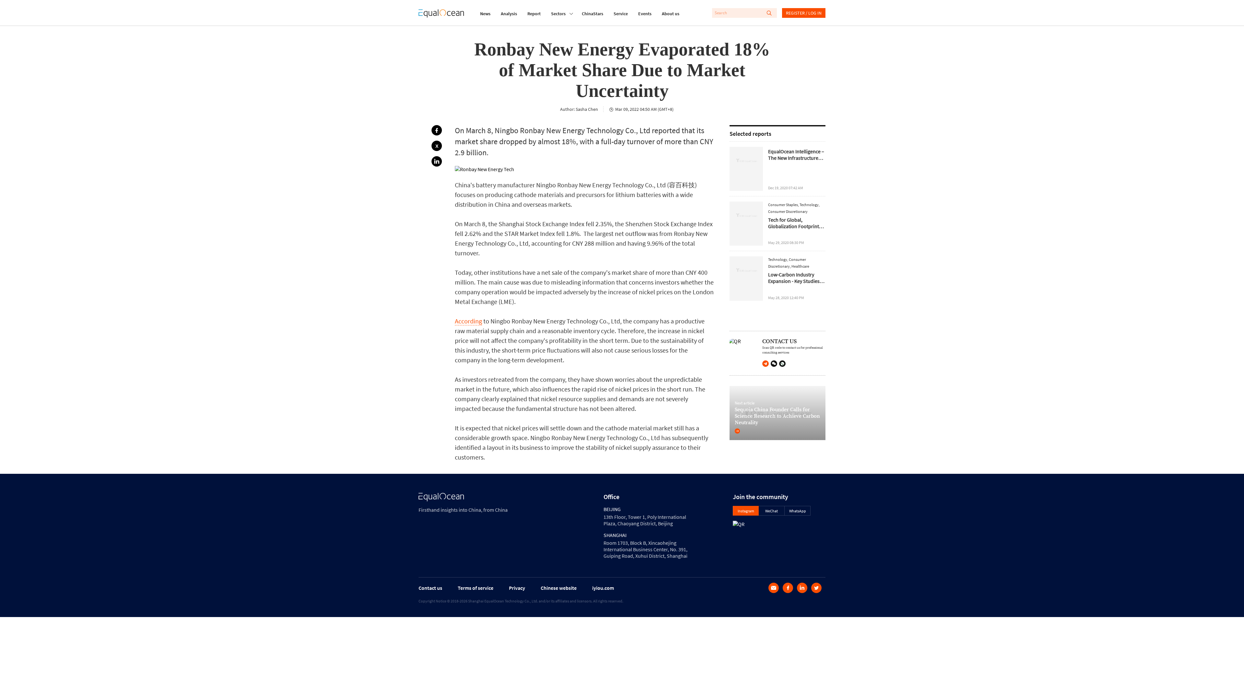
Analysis (509, 14)
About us (670, 14)
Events (644, 14)
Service (621, 14)
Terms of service (475, 588)
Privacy (517, 588)
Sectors (558, 14)
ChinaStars (592, 14)
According (468, 321)
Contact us (430, 588)
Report (534, 14)
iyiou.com (603, 588)
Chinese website (559, 588)
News (485, 14)
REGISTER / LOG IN (804, 13)
